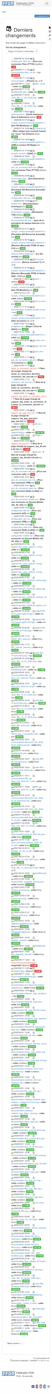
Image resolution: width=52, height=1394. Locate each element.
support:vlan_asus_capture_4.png (26, 571)
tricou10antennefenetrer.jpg (23, 976)
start (37, 278)
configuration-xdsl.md (20, 198)
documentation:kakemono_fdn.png (26, 1269)
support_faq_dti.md (19, 443)
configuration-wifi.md (20, 510)
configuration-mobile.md (21, 535)
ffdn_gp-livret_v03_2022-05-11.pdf (26, 788)
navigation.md (17, 326)
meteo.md (39, 340)
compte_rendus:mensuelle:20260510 (27, 186)
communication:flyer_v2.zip (23, 72)
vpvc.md (38, 351)
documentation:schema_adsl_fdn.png (27, 834)
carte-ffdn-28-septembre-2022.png (27, 768)
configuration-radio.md (21, 527)
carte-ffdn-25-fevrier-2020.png (27, 1285)
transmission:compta (20, 212)
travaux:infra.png (18, 898)
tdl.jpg (37, 435)
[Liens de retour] (50, 35)
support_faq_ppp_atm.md (22, 412)
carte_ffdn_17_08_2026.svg (23, 106)
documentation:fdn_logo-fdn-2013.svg (28, 1010)
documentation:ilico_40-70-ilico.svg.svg (28, 1155)
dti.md (37, 451)
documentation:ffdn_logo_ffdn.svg (26, 1188)
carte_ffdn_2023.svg (20, 725)
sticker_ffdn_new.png (20, 638)
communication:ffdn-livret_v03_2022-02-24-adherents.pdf (27, 799)
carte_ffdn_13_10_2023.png (23, 717)
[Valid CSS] (44, 1386)
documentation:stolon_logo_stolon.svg (28, 1051)
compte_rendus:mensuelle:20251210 (27, 295)
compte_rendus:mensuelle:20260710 (27, 142)
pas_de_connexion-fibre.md (23, 167)
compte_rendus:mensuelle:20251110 (27, 318)
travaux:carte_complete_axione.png (27, 881)
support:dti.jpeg (18, 465)
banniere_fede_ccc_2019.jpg (24, 1219)
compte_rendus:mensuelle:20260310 (27, 242)
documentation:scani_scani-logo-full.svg (28, 1060)
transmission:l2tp (18, 178)
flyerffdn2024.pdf (18, 669)
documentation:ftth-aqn (21, 220)
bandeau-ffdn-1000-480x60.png (27, 1329)
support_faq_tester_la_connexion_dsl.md (29, 396)
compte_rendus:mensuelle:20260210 (27, 270)
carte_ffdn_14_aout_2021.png (24, 859)
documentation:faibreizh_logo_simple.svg (29, 993)
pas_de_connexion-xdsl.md (23, 359)
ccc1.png (39, 1202)
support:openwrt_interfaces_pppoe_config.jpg (31, 605)
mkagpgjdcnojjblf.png (20, 931)
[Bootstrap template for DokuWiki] (33, 1386)
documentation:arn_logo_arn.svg (25, 1180)
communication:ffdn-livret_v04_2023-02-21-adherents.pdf (27, 743)
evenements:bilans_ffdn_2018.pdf (26, 1317)
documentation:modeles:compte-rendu (28, 309)
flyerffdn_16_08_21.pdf (21, 851)
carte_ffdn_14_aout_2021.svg (24, 867)
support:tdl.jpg (17, 432)
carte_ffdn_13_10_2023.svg (23, 708)
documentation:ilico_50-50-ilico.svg (26, 1146)
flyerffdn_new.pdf (18, 940)
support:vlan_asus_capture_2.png (26, 555)
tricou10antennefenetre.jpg (23, 962)
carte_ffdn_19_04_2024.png (23, 661)
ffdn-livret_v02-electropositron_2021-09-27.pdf (27, 842)
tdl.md (37, 423)
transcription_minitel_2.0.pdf (23, 1303)
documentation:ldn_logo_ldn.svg (25, 1090)
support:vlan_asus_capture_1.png (26, 546)
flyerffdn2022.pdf (18, 753)
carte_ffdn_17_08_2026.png (23, 97)
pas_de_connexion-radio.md (23, 488)
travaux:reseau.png (19, 906)
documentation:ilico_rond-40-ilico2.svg (28, 1130)
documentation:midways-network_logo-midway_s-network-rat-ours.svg (28, 1101)
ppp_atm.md (40, 345)
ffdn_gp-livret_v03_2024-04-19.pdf (26, 685)
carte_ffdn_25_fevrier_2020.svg (25, 1278)
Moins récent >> (14, 1343)
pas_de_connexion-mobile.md (24, 499)
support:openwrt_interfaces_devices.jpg (28, 580)
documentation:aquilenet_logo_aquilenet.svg (30, 1018)
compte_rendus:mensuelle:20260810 (27, 122)
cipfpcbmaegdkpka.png (21, 923)
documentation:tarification (22, 253)
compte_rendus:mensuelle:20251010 (27, 334)
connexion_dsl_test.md (21, 382)
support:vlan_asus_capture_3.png (26, 563)
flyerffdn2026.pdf (18, 91)
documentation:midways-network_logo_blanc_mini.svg (24, 1112)
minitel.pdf (39, 1308)
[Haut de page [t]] (50, 39)
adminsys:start (17, 114)
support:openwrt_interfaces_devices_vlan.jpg (31, 597)
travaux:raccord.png (20, 890)
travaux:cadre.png (19, 915)
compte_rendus (18, 153)
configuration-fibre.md (21, 61)
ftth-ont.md (40, 301)
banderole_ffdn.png (19, 1211)
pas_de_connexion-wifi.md (23, 471)
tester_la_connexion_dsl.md (23, 368)
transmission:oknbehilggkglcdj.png (26, 1294)
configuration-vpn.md (20, 518)
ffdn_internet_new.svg (20, 647)
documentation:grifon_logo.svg (24, 1171)
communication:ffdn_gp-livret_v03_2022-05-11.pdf (22, 779)
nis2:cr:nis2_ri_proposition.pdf (24, 733)
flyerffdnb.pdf (40, 873)
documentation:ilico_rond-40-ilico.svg (27, 1138)
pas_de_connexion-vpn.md (23, 479)
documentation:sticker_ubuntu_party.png (29, 1227)
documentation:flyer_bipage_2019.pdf (28, 1261)
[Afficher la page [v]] (50, 27)
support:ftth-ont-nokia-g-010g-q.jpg (28, 629)
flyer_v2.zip (40, 83)
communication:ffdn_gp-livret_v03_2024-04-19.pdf (22, 676)
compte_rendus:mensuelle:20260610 (27, 159)
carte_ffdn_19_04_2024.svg (23, 694)
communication (18, 80)
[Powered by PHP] (36, 1386)
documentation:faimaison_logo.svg (26, 1197)
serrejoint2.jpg (17, 971)
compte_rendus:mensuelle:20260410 (27, 231)
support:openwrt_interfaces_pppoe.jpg (28, 588)
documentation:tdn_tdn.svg (23, 1035)
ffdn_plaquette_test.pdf (21, 954)
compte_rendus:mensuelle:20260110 (27, 287)
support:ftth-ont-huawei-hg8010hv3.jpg (28, 620)
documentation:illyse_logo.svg (24, 1121)
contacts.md (40, 128)
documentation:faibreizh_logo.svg (26, 1001)
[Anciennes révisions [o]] (50, 31)
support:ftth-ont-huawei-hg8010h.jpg (28, 612)
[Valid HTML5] (40, 1386)
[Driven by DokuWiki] (48, 1386)
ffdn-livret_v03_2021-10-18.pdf (25, 824)
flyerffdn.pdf (40, 945)
